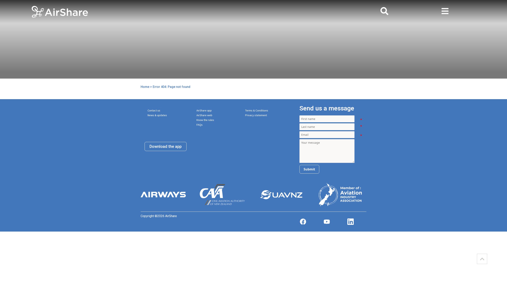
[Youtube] (327, 222)
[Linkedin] (350, 222)
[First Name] (360, 120)
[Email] (360, 135)
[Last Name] (360, 127)
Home (145, 87)
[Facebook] (303, 222)
